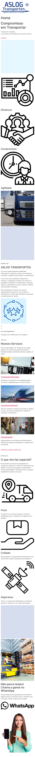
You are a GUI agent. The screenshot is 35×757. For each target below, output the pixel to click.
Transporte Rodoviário (10, 377)
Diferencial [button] (4, 456)
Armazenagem (7, 437)
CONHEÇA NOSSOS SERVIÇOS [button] (11, 450)
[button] (17, 709)
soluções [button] (4, 38)
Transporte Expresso (9, 405)
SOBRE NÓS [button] (5, 263)
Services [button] (3, 340)
